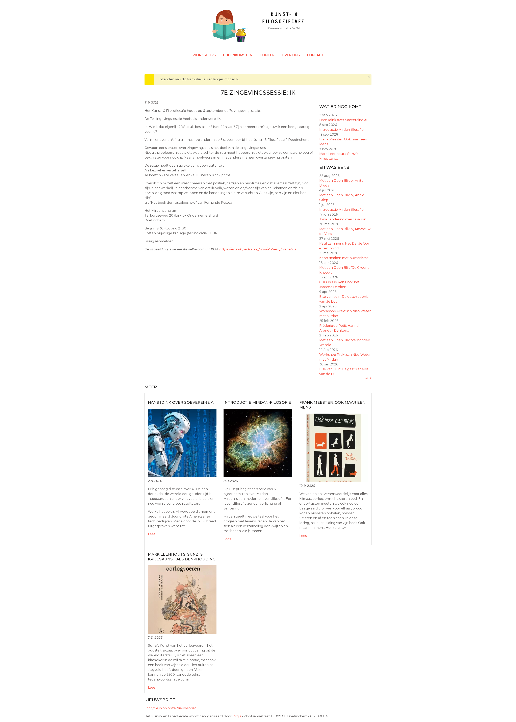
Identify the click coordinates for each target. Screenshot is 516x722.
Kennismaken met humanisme (344, 258)
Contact (315, 55)
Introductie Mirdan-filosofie (341, 130)
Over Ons (291, 55)
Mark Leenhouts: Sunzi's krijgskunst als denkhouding (181, 556)
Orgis (236, 716)
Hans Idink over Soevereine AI (343, 120)
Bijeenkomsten (237, 55)
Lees (151, 534)
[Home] (258, 27)
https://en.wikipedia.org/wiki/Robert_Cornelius (257, 249)
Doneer (267, 55)
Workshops (204, 55)
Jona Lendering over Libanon (342, 219)
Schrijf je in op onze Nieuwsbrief (170, 708)
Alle (368, 378)
